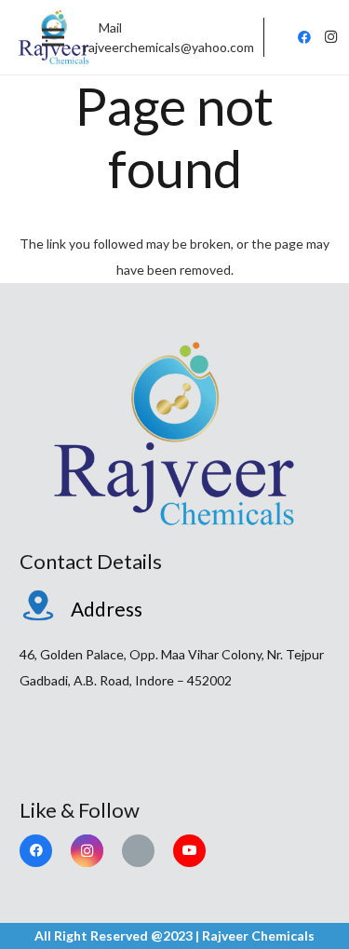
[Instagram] (330, 37)
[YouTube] (189, 850)
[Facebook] (304, 37)
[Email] (138, 850)
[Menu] (53, 37)
